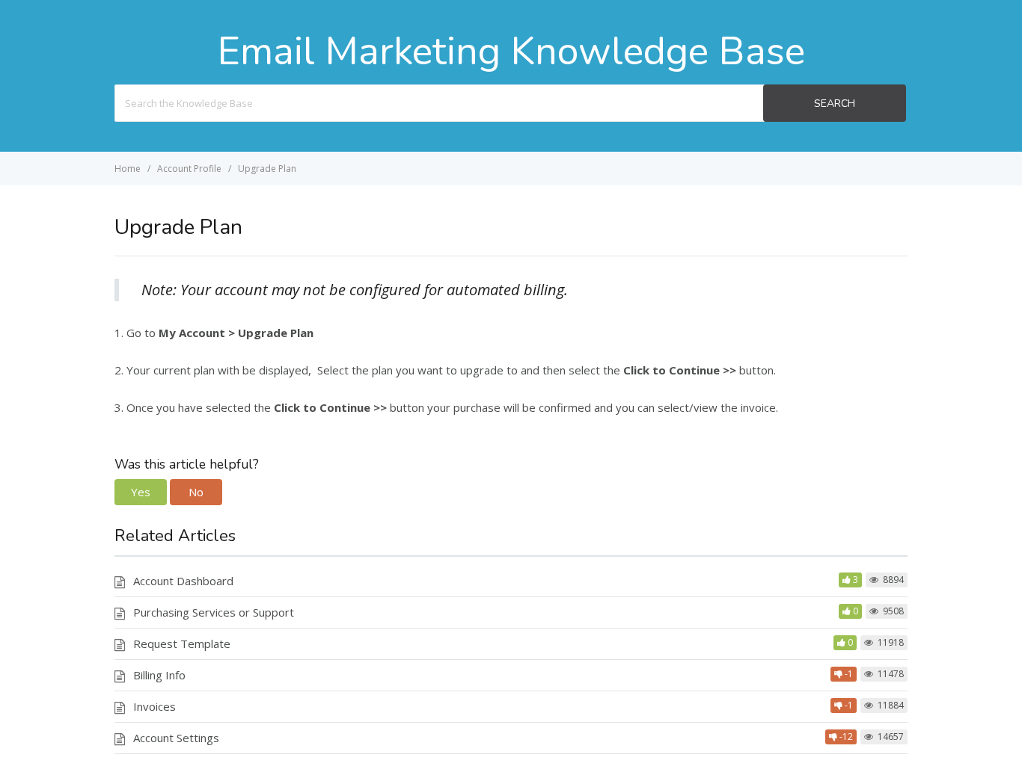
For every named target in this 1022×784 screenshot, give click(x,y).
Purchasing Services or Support (213, 612)
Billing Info (159, 674)
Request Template (181, 643)
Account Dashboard (183, 580)
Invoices (154, 706)
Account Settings (176, 737)
